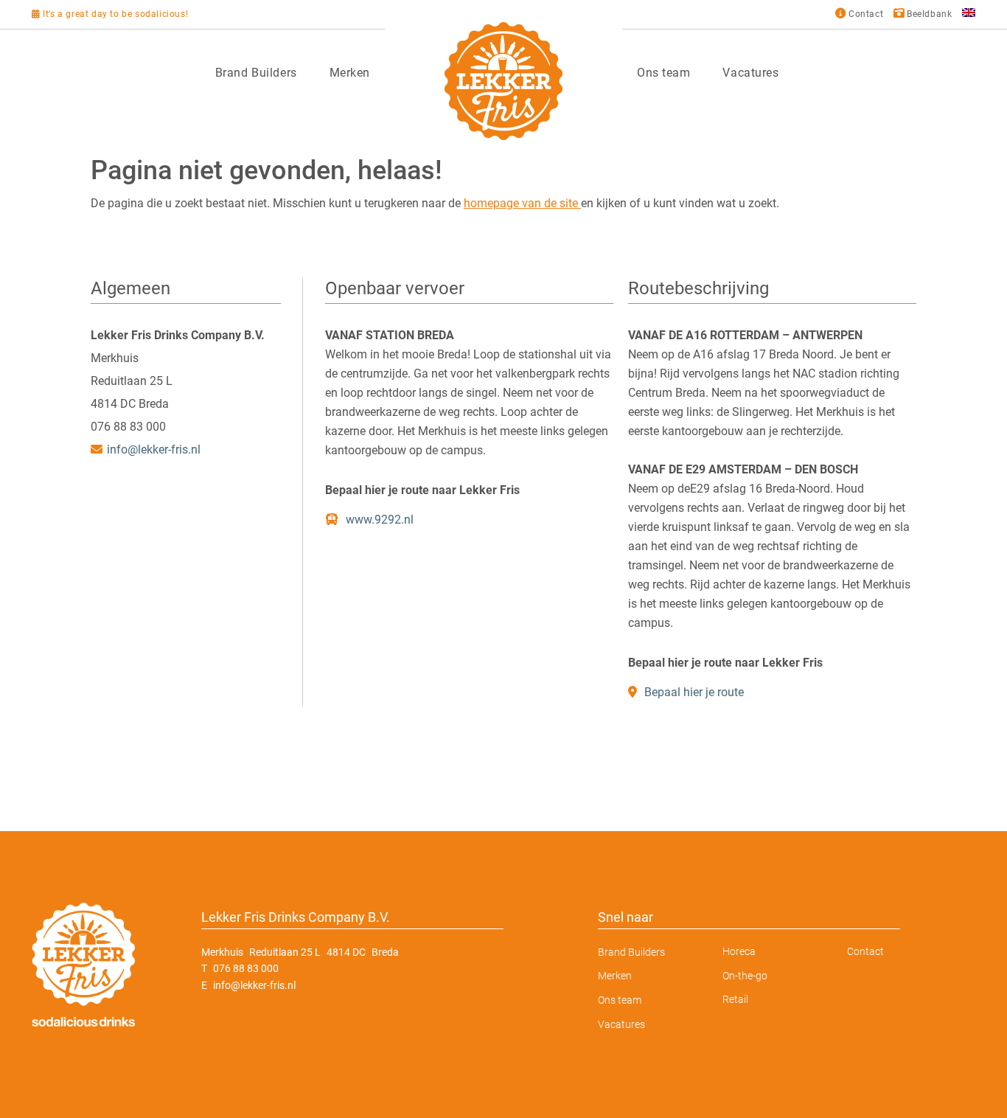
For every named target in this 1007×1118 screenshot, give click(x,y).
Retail (735, 999)
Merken (350, 73)
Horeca (739, 951)
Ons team (663, 73)
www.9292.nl (378, 520)
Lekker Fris (503, 81)
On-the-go (744, 976)
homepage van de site (522, 203)
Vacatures (750, 73)
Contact (865, 951)
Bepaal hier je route (692, 692)
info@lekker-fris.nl (154, 449)
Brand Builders (256, 73)
